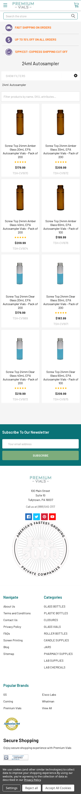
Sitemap (8, 653)
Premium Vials (12, 708)
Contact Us (10, 620)
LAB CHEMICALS (54, 667)
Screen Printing (13, 640)
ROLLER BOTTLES (55, 633)
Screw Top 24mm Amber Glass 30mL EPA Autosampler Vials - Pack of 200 (60, 151)
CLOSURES (51, 620)
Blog (6, 647)
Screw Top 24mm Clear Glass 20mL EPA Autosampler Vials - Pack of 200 (20, 302)
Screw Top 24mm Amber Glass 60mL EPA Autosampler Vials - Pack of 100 (60, 226)
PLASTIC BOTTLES (56, 613)
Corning (8, 701)
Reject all (31, 788)
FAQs (6, 633)
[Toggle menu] (5, 5)
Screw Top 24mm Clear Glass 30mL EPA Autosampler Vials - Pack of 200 (60, 302)
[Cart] (76, 5)
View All (47, 708)
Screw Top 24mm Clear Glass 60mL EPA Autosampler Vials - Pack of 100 (60, 377)
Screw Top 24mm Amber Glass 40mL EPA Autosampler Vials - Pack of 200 (20, 226)
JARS (47, 647)
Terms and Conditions (17, 613)
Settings (12, 788)
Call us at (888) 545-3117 (40, 506)
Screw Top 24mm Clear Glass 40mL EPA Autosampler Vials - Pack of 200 (20, 377)
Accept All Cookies (58, 788)
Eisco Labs (49, 694)
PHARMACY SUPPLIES (58, 653)
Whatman (48, 701)
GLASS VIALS (52, 626)
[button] (76, 75)
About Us (9, 606)
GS (5, 694)
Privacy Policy (12, 626)
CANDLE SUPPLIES (56, 640)
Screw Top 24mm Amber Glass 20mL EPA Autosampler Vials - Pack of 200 (20, 151)
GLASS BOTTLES (54, 606)
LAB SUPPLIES (53, 660)
